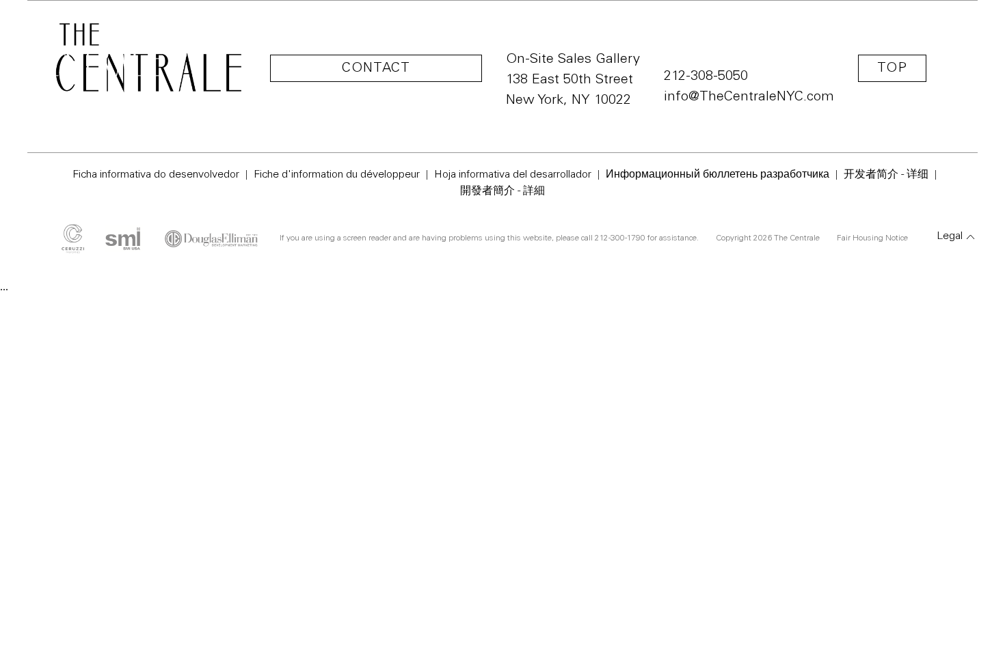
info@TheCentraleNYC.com (749, 98)
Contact (376, 69)
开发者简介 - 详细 (886, 174)
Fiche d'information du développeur (337, 174)
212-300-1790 (620, 238)
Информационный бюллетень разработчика (717, 174)
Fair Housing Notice (872, 238)
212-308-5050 (706, 77)
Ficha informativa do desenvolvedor (155, 174)
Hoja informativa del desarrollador (512, 174)
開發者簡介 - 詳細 (502, 191)
